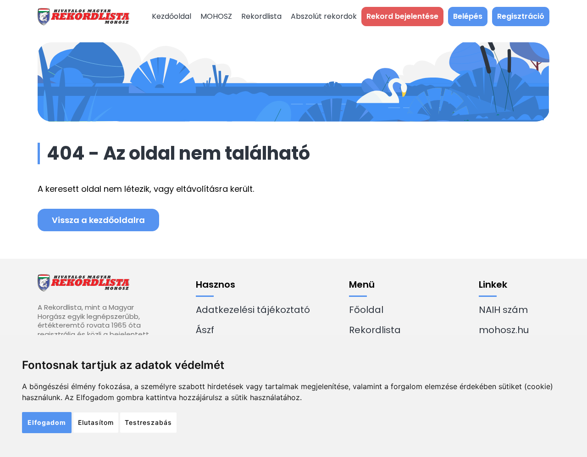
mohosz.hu (504, 329)
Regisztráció (520, 16)
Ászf (205, 329)
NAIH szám (503, 309)
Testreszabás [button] (148, 422)
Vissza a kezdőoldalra (98, 220)
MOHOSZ (216, 16)
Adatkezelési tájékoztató (253, 309)
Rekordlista (261, 16)
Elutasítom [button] (96, 422)
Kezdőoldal (171, 16)
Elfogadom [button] (47, 422)
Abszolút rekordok (324, 16)
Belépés (467, 16)
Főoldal (366, 309)
